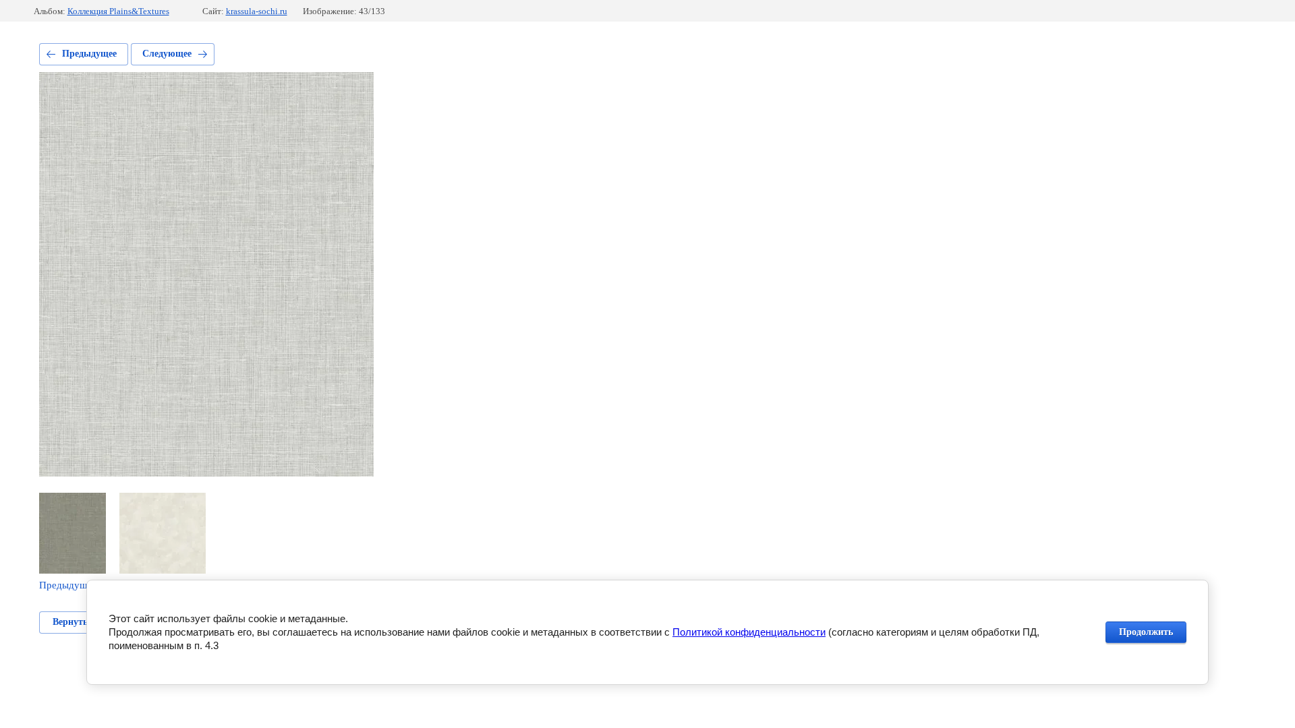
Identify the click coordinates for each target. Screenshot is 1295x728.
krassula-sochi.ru (256, 11)
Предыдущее (89, 54)
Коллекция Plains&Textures (118, 11)
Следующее (167, 54)
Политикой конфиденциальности (749, 632)
